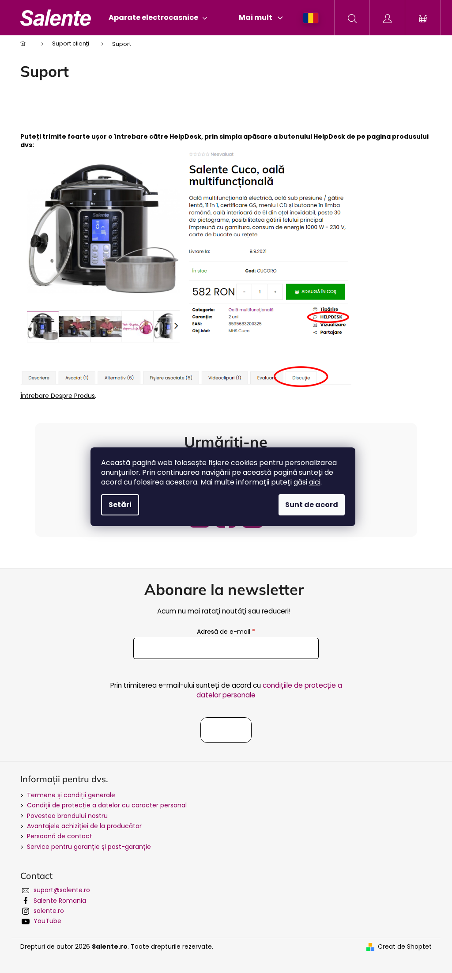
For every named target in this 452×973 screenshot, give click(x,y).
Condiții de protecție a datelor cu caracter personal (107, 805)
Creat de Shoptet (405, 947)
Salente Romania (60, 900)
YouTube (47, 920)
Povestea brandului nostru (67, 815)
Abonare (226, 730)
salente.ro (49, 910)
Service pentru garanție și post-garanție (89, 846)
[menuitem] (158, 17)
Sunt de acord (311, 505)
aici (314, 482)
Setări (120, 505)
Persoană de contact (59, 836)
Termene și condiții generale (71, 795)
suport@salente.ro (62, 890)
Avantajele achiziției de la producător (84, 826)
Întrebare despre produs (57, 395)
